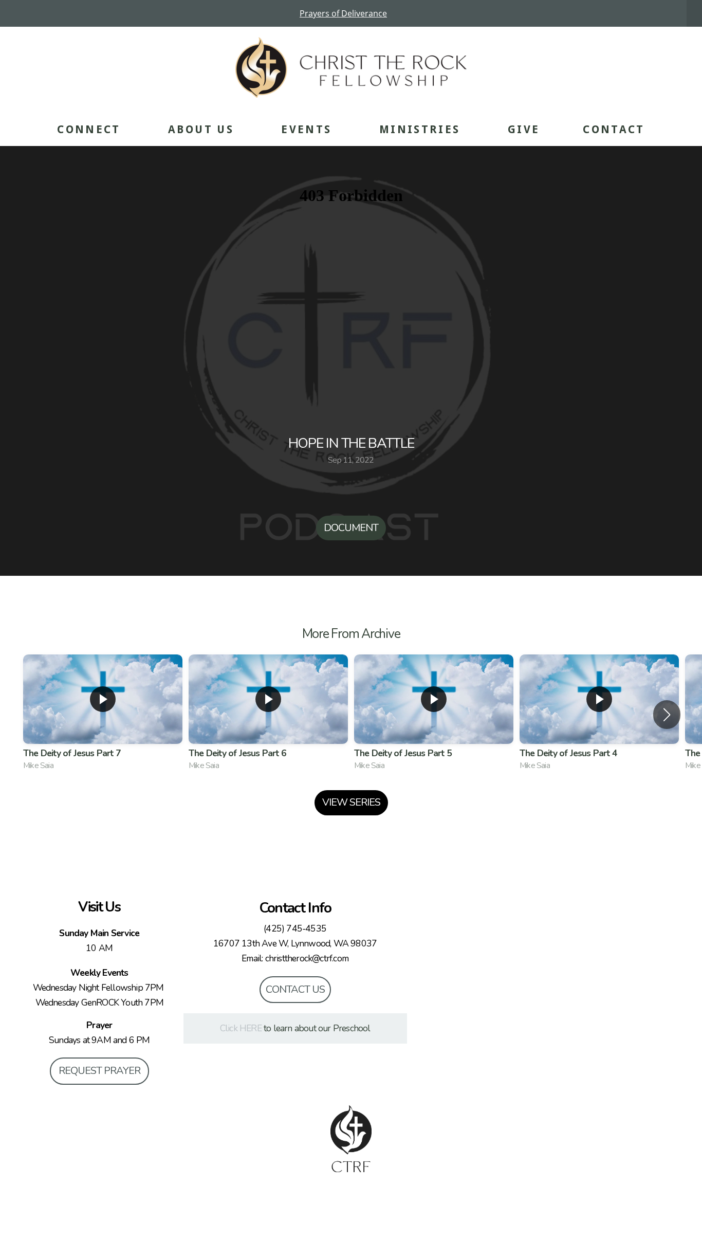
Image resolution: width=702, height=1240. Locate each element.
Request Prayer (99, 1071)
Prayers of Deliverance (343, 13)
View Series (351, 802)
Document (351, 528)
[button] (667, 714)
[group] (102, 714)
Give (524, 129)
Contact (614, 129)
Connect (91, 129)
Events (308, 129)
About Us (203, 129)
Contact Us (295, 989)
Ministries (422, 129)
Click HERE (241, 1028)
